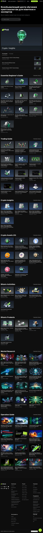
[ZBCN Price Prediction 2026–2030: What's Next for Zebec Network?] (21, 357)
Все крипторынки (25, 499)
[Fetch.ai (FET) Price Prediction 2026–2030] (21, 399)
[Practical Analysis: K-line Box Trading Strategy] (35, 159)
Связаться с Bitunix (36, 509)
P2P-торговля (13, 519)
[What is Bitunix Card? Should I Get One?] (21, 433)
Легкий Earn (35, 489)
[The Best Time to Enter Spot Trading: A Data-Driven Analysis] (35, 462)
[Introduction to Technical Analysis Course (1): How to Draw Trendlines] (7, 144)
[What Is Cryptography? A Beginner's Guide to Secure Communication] (7, 399)
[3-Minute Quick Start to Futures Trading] (7, 81)
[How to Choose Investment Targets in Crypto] (21, 81)
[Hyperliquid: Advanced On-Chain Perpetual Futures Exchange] (21, 269)
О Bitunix (12, 485)
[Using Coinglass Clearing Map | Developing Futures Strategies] (35, 186)
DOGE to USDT (24, 492)
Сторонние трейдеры (15, 523)
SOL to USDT (24, 489)
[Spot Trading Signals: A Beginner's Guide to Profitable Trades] (21, 462)
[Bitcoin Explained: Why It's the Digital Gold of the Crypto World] (7, 241)
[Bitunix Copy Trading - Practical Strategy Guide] (7, 323)
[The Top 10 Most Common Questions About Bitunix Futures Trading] (21, 109)
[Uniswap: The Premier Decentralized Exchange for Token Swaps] (7, 269)
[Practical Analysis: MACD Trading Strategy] (21, 173)
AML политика (13, 506)
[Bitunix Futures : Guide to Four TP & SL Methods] (7, 109)
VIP (33, 516)
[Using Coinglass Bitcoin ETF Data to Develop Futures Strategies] (21, 186)
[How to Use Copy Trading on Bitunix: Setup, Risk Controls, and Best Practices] (35, 448)
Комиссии (35, 491)
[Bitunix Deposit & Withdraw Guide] (35, 109)
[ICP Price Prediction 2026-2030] (35, 385)
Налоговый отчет (36, 499)
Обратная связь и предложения (36, 505)
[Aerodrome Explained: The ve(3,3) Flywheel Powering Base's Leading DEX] (21, 255)
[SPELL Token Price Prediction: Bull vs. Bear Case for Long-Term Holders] (7, 357)
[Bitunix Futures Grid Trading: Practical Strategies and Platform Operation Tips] (21, 323)
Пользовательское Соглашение (14, 494)
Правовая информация (15, 499)
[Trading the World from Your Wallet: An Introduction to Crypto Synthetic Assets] (21, 385)
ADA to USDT (24, 494)
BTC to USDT (24, 485)
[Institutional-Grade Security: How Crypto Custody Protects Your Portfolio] (7, 385)
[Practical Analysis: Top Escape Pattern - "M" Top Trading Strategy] (21, 159)
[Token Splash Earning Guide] (7, 304)
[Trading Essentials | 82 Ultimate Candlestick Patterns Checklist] (7, 173)
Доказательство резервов (14, 492)
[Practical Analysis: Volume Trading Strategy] (7, 186)
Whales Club (35, 513)
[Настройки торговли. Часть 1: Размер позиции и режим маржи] (35, 81)
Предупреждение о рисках (14, 505)
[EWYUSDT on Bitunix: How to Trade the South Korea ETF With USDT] (7, 448)
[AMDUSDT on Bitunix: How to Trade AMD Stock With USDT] (7, 420)
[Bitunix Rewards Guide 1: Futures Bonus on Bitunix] (7, 290)
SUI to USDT (24, 496)
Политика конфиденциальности (15, 497)
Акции (12, 516)
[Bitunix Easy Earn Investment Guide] (35, 323)
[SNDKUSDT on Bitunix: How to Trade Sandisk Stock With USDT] (21, 420)
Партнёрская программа (37, 518)
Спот (34, 485)
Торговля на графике (37, 492)
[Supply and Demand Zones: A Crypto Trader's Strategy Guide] (7, 433)
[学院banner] (21, 39)
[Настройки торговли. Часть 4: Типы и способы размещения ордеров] (35, 95)
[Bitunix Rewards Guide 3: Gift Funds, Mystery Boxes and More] (35, 290)
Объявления (13, 487)
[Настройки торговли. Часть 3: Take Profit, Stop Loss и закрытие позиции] (21, 95)
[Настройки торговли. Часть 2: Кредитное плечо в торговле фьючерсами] (7, 95)
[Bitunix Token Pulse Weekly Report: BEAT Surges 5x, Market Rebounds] (21, 206)
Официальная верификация (35, 502)
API (33, 521)
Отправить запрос (36, 511)
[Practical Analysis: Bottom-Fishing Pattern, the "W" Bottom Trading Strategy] (7, 159)
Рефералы (35, 519)
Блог (12, 489)
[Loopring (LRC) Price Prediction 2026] (7, 371)
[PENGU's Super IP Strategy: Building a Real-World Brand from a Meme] (35, 241)
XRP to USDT (24, 491)
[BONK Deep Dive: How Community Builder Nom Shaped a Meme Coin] (7, 255)
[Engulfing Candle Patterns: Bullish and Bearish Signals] (21, 448)
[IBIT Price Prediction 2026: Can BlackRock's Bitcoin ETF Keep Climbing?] (21, 371)
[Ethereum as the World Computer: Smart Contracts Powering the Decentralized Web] (21, 241)
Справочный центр (36, 497)
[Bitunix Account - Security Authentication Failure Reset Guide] (7, 124)
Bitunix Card (13, 521)
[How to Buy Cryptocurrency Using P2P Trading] (7, 337)
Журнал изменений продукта (36, 508)
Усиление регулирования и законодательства (15, 502)
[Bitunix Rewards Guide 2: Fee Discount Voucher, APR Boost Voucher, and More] (21, 290)
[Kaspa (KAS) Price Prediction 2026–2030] (35, 399)
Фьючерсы (35, 487)
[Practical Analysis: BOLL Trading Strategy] (35, 173)
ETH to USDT (24, 487)
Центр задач (13, 518)
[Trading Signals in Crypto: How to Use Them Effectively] (35, 420)
